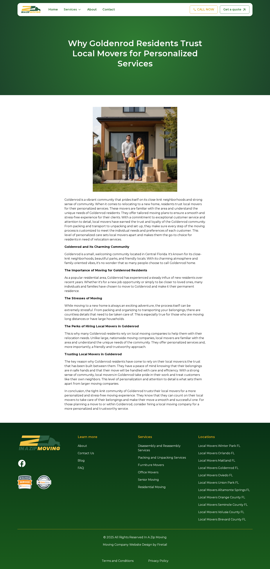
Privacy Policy (158, 561)
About (92, 9)
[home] (31, 9)
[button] (72, 9)
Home (53, 9)
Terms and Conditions (118, 561)
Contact (108, 9)
